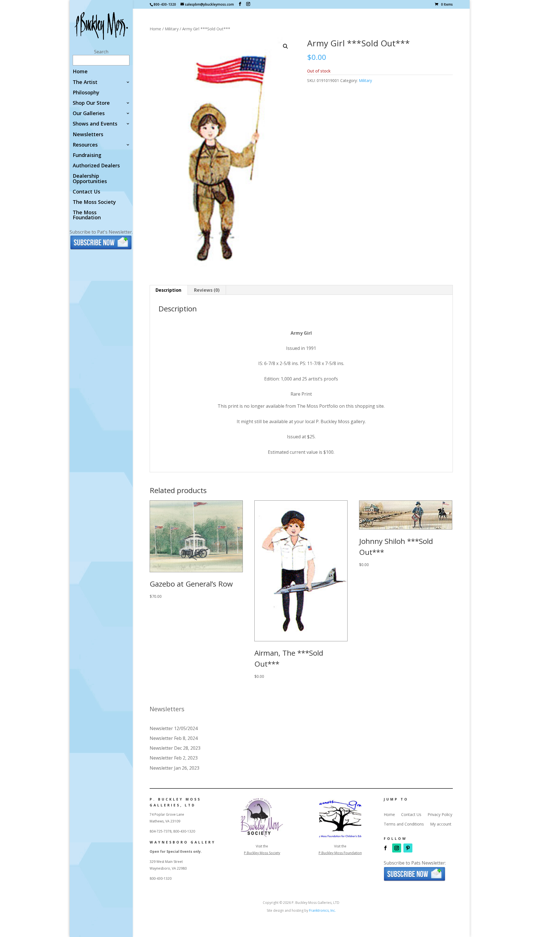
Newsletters (88, 135)
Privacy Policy (440, 814)
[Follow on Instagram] (396, 847)
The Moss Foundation (87, 215)
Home (80, 72)
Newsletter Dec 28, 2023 (175, 748)
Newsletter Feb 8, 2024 (174, 738)
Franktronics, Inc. (322, 910)
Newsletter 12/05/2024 (174, 728)
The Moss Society (94, 202)
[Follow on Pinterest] (407, 847)
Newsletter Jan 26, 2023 (174, 768)
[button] (285, 46)
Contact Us (86, 192)
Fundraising (87, 155)
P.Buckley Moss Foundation (340, 853)
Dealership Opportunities (90, 178)
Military (172, 28)
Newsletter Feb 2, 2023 (174, 758)
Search (101, 52)
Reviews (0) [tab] (207, 290)
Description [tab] (168, 290)
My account (440, 824)
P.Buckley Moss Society (262, 853)
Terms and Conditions (404, 824)
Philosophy (86, 93)
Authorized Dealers (96, 166)
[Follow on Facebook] (385, 847)
